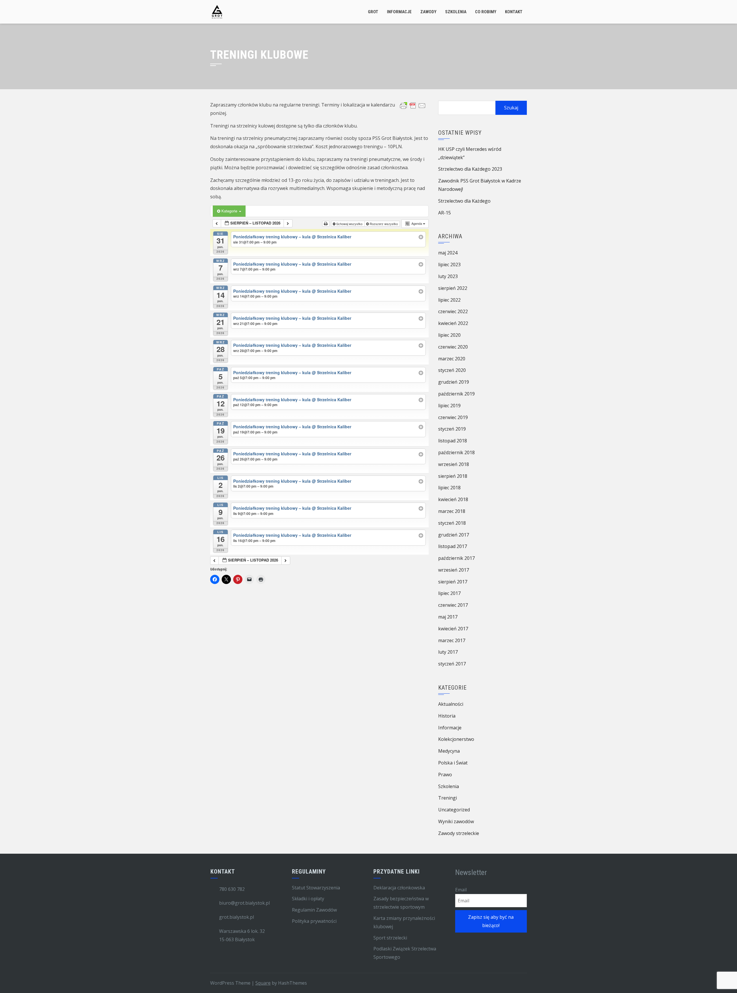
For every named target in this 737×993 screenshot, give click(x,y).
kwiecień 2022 (453, 323)
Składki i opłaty (308, 898)
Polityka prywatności (314, 921)
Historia (446, 716)
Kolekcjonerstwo (456, 739)
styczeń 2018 (452, 523)
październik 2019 (456, 394)
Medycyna (449, 751)
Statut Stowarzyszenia (316, 887)
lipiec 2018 (449, 487)
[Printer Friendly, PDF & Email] (413, 105)
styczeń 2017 (452, 664)
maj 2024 (447, 253)
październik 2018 (456, 452)
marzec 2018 (451, 511)
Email (461, 890)
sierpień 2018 (452, 476)
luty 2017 (448, 652)
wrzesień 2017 (453, 570)
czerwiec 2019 (453, 417)
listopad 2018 (452, 440)
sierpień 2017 (452, 582)
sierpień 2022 (452, 288)
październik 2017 (456, 558)
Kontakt (514, 11)
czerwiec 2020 (453, 347)
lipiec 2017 (449, 593)
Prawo (445, 774)
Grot (373, 11)
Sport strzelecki (390, 938)
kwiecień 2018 (453, 499)
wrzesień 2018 (453, 464)
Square (263, 983)
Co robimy (485, 11)
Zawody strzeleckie (458, 833)
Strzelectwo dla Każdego (464, 201)
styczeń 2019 (452, 429)
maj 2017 (447, 617)
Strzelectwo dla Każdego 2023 (470, 169)
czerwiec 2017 (453, 605)
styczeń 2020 (452, 370)
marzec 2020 (451, 358)
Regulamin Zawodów (314, 910)
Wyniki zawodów (456, 821)
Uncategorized (454, 809)
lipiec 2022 (449, 300)
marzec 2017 (451, 640)
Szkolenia (455, 11)
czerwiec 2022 (453, 311)
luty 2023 (448, 276)
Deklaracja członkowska (399, 887)
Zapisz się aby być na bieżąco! (491, 921)
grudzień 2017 (453, 535)
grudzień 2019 (453, 382)
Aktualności (450, 704)
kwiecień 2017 (453, 628)
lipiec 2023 (449, 264)
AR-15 (444, 213)
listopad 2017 (452, 546)
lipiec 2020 (449, 335)
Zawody (428, 11)
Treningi (447, 798)
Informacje (399, 11)
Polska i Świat (453, 763)
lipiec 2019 (449, 405)
